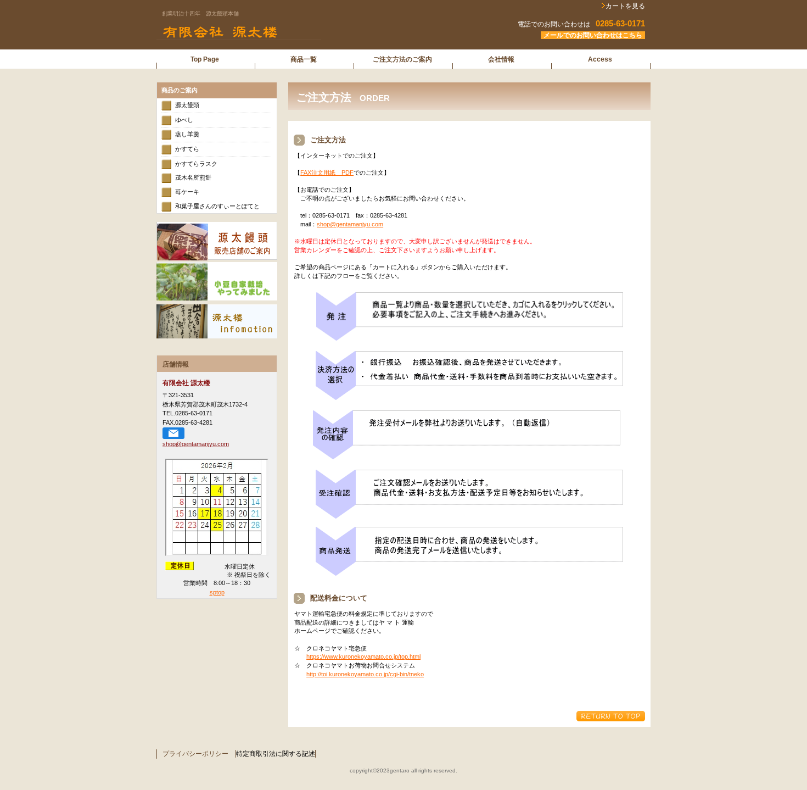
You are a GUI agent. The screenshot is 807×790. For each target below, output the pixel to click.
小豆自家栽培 (216, 281)
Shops (216, 241)
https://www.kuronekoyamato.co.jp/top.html (363, 656)
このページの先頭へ (610, 716)
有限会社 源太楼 (293, 32)
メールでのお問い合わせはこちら (592, 35)
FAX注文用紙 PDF (327, 172)
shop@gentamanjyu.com (350, 224)
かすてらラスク (196, 163)
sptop (217, 592)
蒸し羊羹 (187, 134)
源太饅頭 (187, 105)
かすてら (187, 149)
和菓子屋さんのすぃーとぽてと (217, 206)
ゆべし (184, 119)
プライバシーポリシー (195, 754)
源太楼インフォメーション (216, 321)
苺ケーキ (187, 191)
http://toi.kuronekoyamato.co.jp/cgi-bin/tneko (365, 674)
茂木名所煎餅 (193, 177)
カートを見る (625, 6)
